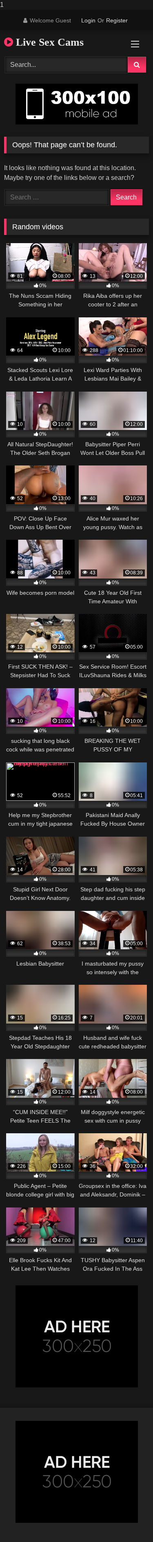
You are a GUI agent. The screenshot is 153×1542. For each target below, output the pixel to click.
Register (117, 20)
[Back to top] (128, 1519)
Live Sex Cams (48, 42)
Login (88, 20)
